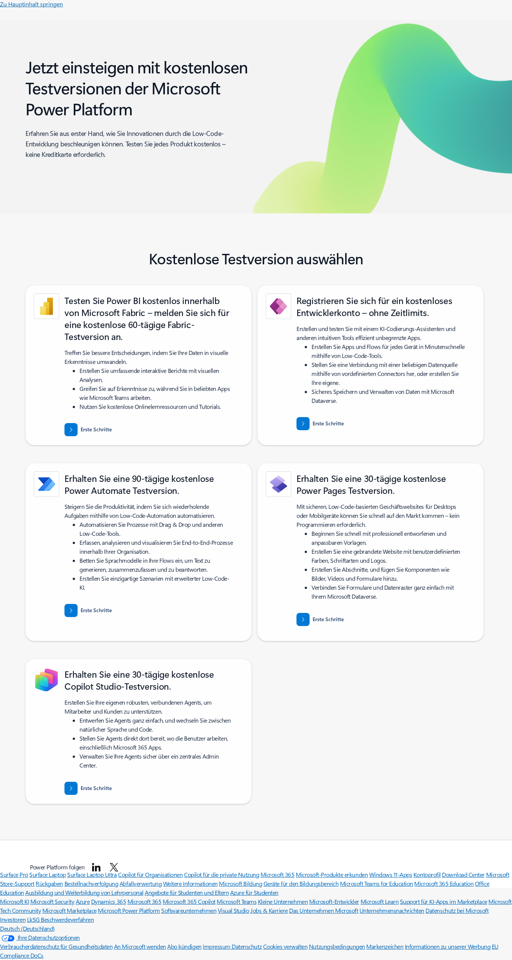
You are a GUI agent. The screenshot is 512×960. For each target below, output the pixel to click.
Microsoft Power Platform (129, 910)
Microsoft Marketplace (69, 910)
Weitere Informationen (190, 883)
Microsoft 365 (144, 901)
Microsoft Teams (236, 901)
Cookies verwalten (285, 946)
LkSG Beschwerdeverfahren (60, 919)
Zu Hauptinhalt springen (31, 4)
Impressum (217, 946)
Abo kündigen (184, 946)
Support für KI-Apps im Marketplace (443, 901)
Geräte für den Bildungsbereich (301, 883)
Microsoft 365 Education (443, 883)
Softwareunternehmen (188, 910)
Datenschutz (247, 946)
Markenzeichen (384, 946)
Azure (83, 901)
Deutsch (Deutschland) (27, 928)
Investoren (12, 919)
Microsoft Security (52, 901)
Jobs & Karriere (269, 910)
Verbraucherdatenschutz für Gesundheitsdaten (56, 946)
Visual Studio (233, 910)
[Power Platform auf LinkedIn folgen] (96, 867)
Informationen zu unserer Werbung (448, 946)
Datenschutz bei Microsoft (456, 910)
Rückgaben (49, 883)
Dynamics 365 (108, 901)
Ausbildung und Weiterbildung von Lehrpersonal (84, 892)
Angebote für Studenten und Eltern (187, 892)
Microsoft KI (14, 901)
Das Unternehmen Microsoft (323, 910)
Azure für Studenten (254, 892)
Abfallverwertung (141, 883)
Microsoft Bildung (240, 883)
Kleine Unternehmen (283, 901)
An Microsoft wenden (140, 946)
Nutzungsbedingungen (337, 946)
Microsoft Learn (380, 901)
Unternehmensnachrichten (391, 910)
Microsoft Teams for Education (376, 883)
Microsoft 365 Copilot (189, 901)
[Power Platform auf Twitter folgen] (114, 867)
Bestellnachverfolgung (91, 883)
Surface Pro (14, 874)
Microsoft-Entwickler (334, 901)
